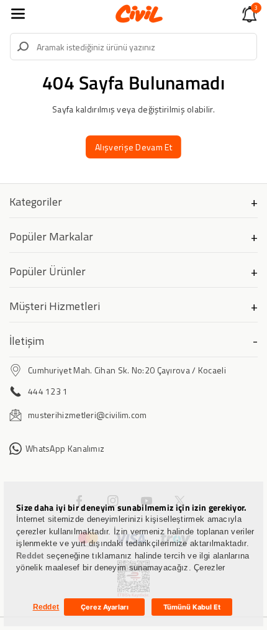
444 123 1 (48, 391)
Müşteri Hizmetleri (54, 306)
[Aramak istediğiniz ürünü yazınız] (23, 46)
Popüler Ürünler (47, 271)
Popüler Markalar (51, 236)
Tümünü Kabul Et (191, 607)
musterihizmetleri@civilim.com (87, 414)
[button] (18, 13)
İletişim (26, 340)
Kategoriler (35, 201)
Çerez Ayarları (105, 607)
